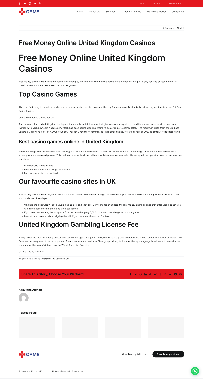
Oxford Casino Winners (31, 251)
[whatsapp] (40, 3)
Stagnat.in (88, 371)
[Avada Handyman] (29, 9)
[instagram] (30, 3)
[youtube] (35, 3)
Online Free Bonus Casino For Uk (36, 117)
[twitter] (25, 3)
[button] (195, 371)
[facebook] (20, 3)
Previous (169, 28)
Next (179, 28)
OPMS (47, 371)
